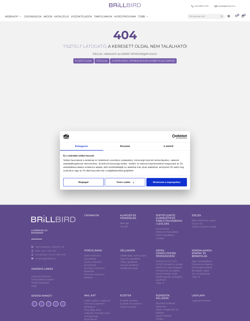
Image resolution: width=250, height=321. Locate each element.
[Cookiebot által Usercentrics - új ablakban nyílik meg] (174, 137)
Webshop (13, 16)
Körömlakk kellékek (202, 267)
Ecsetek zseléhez (129, 300)
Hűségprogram (125, 16)
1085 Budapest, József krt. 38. (50, 247)
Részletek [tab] (125, 146)
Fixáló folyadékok (165, 235)
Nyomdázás (90, 319)
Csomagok (91, 215)
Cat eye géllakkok (129, 265)
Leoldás (160, 238)
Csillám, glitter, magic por (97, 300)
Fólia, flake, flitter (92, 310)
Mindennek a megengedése (166, 182)
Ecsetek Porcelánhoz (131, 303)
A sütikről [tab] (168, 146)
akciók (48, 16)
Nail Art (90, 295)
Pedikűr (160, 319)
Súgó (34, 286)
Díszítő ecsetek (128, 307)
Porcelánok (93, 250)
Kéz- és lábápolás (201, 273)
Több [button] (143, 16)
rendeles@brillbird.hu (45, 258)
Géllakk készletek (129, 268)
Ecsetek (126, 295)
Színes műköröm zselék (204, 226)
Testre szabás (123, 182)
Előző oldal (83, 60)
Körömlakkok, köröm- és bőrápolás (202, 253)
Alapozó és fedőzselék (128, 216)
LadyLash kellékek (201, 300)
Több (160, 283)
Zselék (196, 215)
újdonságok (33, 16)
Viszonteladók (81, 16)
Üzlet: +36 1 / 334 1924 (45, 251)
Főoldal (102, 60)
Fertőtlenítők (162, 229)
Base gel (124, 223)
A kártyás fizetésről (41, 276)
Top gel (124, 226)
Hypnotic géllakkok (130, 259)
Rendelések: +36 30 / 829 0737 (50, 254)
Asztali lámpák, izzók (166, 273)
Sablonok (161, 306)
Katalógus (61, 16)
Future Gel (197, 223)
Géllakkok (127, 250)
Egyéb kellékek (164, 315)
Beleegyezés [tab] (81, 146)
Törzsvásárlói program (42, 279)
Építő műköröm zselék (204, 220)
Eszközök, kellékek (163, 297)
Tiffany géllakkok (128, 262)
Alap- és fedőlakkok (202, 261)
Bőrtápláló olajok (200, 270)
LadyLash (198, 295)
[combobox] (203, 16)
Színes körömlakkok (202, 264)
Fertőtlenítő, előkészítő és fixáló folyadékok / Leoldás (169, 219)
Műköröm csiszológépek (169, 267)
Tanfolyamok (103, 16)
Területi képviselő (40, 282)
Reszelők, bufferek (165, 303)
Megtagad (83, 182)
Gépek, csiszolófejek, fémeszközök (166, 253)
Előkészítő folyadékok (167, 232)
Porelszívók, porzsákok (168, 270)
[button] (34, 304)
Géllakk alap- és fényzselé (133, 255)
